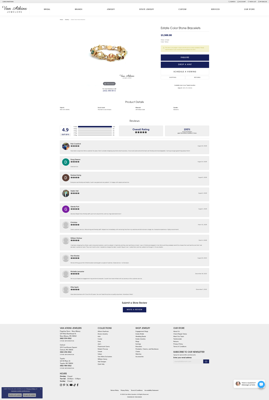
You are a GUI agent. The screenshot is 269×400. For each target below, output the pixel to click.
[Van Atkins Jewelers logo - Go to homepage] (15, 9)
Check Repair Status (180, 334)
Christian (74, 222)
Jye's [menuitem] (99, 344)
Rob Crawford (76, 144)
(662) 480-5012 (109, 91)
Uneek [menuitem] (100, 351)
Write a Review (134, 310)
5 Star (75, 126)
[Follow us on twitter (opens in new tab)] (67, 385)
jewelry (67, 19)
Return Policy (115, 390)
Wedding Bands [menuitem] (141, 336)
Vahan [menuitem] (100, 354)
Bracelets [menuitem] (139, 346)
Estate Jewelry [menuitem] (140, 339)
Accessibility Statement (151, 390)
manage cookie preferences (20, 391)
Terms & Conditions (136, 390)
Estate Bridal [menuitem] (140, 334)
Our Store (249, 9)
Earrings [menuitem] (138, 344)
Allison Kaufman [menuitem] (103, 331)
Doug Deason (75, 159)
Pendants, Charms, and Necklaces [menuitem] (147, 349)
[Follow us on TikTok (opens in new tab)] (75, 385)
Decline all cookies (15, 395)
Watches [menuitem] (138, 354)
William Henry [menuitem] (102, 359)
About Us (176, 331)
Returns (197, 77)
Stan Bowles (75, 256)
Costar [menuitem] (100, 339)
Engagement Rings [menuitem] (142, 331)
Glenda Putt (75, 207)
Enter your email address (182, 358)
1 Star (75, 135)
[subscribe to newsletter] (206, 361)
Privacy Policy (178, 344)
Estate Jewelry (146, 9)
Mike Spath (75, 287)
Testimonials (177, 339)
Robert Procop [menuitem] (103, 349)
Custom (183, 9)
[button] (231, 1)
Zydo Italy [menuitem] (101, 364)
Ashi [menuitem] (99, 336)
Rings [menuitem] (137, 341)
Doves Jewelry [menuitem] (103, 334)
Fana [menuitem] (99, 341)
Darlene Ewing (76, 175)
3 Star (75, 131)
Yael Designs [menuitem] (102, 362)
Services (215, 9)
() (114, 126)
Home (61, 19)
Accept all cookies (29, 395)
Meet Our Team (178, 336)
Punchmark (138, 397)
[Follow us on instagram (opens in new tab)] (61, 385)
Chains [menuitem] (138, 351)
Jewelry (111, 9)
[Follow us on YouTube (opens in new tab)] (71, 385)
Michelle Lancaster (77, 271)
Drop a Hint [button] (185, 64)
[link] (8, 1)
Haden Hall (74, 191)
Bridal (47, 9)
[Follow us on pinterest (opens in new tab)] (64, 385)
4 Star (75, 129)
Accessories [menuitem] (140, 356)
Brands (78, 9)
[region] (109, 54)
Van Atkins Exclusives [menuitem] (105, 356)
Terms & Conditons (179, 346)
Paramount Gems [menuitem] (104, 346)
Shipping (172, 77)
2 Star (75, 133)
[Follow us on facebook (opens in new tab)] (77, 385)
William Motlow (76, 238)
